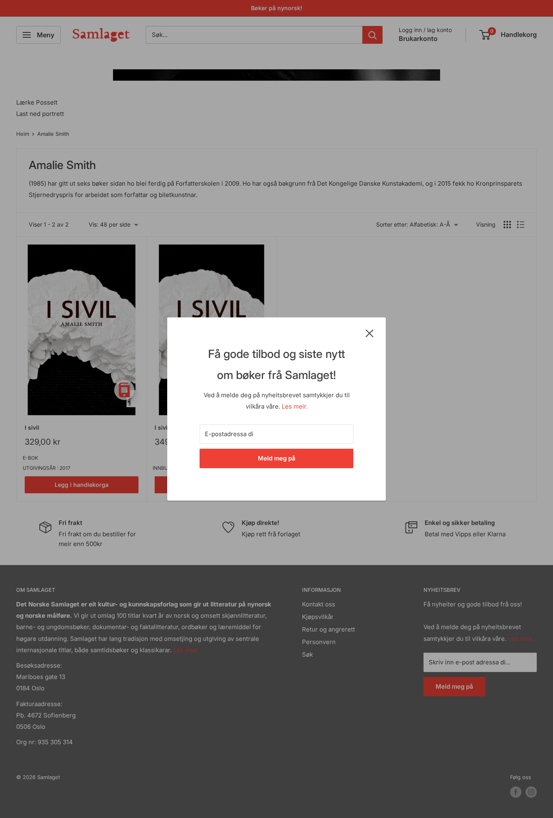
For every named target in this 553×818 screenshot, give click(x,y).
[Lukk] (370, 332)
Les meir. (295, 406)
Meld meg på (277, 458)
